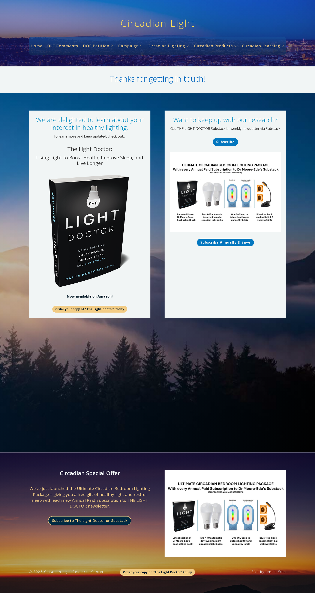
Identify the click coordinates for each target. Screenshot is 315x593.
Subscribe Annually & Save (225, 242)
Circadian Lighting (166, 46)
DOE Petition (96, 46)
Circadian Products (213, 46)
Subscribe (225, 141)
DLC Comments (62, 46)
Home (36, 46)
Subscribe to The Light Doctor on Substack (89, 520)
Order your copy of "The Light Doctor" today (89, 309)
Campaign (128, 46)
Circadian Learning (261, 46)
